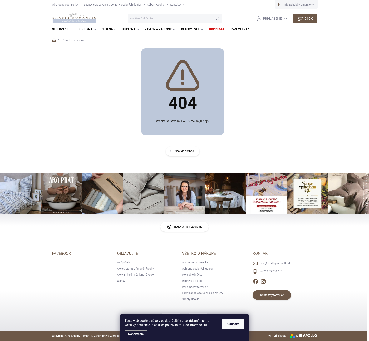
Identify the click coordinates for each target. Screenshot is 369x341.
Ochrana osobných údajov (197, 268)
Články (121, 280)
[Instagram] (263, 281)
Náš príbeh (123, 262)
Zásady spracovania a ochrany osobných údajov (112, 4)
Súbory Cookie (155, 4)
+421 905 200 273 (271, 271)
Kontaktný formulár (272, 295)
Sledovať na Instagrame (188, 226)
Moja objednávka (192, 274)
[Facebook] (255, 281)
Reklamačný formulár (195, 286)
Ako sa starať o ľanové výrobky (135, 268)
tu (205, 325)
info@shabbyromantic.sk (275, 263)
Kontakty (175, 4)
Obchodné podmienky (65, 4)
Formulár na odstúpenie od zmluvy (202, 292)
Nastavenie (136, 334)
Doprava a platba (192, 280)
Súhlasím (233, 324)
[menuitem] (63, 29)
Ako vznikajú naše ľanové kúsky (136, 274)
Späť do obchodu (185, 151)
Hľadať (217, 18)
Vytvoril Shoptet (277, 335)
